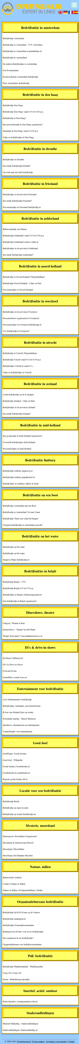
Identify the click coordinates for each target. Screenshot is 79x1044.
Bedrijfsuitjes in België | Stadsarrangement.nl (22, 594)
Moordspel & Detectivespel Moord (18, 842)
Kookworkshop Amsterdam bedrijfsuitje (20, 76)
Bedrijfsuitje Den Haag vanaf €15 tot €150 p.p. (23, 111)
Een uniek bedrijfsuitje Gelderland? (18, 254)
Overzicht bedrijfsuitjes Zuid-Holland (19, 442)
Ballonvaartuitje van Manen (15, 229)
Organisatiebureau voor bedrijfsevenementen (22, 944)
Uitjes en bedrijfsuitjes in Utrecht (17, 372)
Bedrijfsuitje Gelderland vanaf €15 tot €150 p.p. (23, 235)
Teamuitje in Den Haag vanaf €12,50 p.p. (20, 130)
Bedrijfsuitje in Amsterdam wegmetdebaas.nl (22, 51)
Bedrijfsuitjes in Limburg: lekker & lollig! (21, 483)
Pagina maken (38, 1041)
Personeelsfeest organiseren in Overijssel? (21, 318)
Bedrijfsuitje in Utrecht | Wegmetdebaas (20, 353)
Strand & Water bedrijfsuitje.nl (16, 559)
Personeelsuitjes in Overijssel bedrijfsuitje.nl (22, 324)
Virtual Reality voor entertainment (17, 731)
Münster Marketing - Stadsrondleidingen (20, 1023)
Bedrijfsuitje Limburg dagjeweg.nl (18, 470)
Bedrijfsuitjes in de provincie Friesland (19, 194)
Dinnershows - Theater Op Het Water (19, 629)
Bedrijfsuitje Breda (11, 801)
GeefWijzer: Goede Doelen (14, 753)
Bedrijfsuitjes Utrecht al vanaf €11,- (18, 365)
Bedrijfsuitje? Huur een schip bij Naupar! (21, 518)
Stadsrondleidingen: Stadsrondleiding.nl (20, 1029)
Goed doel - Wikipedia (12, 759)
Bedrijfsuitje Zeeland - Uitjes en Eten (19, 400)
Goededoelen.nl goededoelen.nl (16, 772)
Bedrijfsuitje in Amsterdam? (15, 57)
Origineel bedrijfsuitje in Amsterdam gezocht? (23, 524)
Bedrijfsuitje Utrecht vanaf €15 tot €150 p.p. (22, 359)
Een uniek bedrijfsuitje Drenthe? (17, 165)
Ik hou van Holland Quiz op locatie (18, 712)
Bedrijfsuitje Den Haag (13, 105)
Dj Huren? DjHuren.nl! (13, 658)
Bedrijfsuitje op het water (14, 546)
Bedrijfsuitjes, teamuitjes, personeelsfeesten (21, 705)
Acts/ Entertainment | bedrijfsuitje (17, 699)
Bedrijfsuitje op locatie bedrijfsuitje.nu (19, 814)
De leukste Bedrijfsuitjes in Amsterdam (20, 63)
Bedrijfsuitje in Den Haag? (14, 118)
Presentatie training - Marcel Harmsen (19, 718)
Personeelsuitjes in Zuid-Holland (17, 448)
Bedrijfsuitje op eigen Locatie (15, 807)
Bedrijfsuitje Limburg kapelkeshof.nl (19, 477)
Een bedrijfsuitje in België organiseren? (20, 600)
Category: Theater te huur (14, 623)
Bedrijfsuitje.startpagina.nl (14, 918)
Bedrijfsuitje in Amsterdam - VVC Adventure (22, 44)
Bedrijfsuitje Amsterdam (13, 38)
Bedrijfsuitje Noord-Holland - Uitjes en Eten (22, 283)
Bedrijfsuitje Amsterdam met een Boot (19, 505)
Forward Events (10, 670)
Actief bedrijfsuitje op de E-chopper (18, 394)
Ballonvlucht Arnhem (12, 877)
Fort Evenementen (11, 70)
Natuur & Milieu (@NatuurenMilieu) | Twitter (23, 890)
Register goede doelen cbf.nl (15, 779)
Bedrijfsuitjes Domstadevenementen (18, 925)
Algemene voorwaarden (56, 1041)
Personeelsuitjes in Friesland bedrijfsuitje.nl (22, 207)
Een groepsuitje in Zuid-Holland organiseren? (22, 435)
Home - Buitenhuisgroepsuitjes (16, 979)
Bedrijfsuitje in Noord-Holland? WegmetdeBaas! (24, 276)
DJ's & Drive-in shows (13, 664)
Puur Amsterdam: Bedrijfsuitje (16, 83)
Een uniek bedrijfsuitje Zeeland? (16, 413)
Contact (71, 1041)
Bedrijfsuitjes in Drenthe (13, 159)
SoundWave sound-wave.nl (15, 677)
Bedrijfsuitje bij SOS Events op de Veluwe (21, 912)
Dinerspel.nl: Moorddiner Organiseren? (20, 836)
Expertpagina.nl (24, 1041)
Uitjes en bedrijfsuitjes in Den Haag (18, 137)
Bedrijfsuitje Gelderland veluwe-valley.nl (20, 241)
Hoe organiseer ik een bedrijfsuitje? (18, 937)
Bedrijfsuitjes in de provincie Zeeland (19, 407)
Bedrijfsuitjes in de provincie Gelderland (20, 248)
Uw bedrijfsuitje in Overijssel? (16, 330)
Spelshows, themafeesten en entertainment (21, 725)
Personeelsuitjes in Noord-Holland (18, 289)
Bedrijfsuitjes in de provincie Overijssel (20, 311)
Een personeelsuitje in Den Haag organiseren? (23, 124)
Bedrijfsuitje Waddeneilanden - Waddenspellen (23, 966)
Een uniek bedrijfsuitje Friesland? (17, 200)
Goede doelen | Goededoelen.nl (16, 766)
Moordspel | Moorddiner (13, 849)
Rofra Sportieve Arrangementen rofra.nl (20, 1001)
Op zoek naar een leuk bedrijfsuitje (18, 172)
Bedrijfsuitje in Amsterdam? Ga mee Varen (21, 512)
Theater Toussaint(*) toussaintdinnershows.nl (22, 635)
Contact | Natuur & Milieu (14, 883)
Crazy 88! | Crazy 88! (12, 972)
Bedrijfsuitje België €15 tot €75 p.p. (18, 588)
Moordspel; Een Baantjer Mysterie (18, 855)
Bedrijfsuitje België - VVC (14, 581)
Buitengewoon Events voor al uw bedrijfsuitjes (23, 931)
